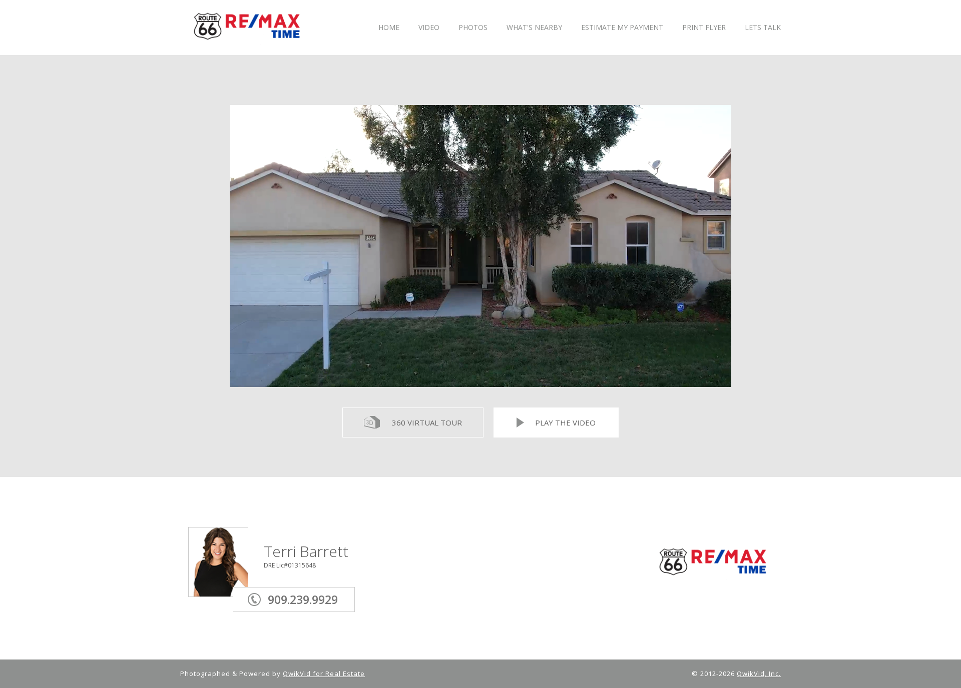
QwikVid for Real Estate (324, 673)
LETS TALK (763, 28)
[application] (480, 246)
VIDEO (428, 28)
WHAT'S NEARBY (534, 28)
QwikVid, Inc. (759, 673)
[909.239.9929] (309, 585)
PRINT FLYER (704, 28)
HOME (388, 28)
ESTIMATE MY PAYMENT (622, 28)
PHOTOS (473, 28)
